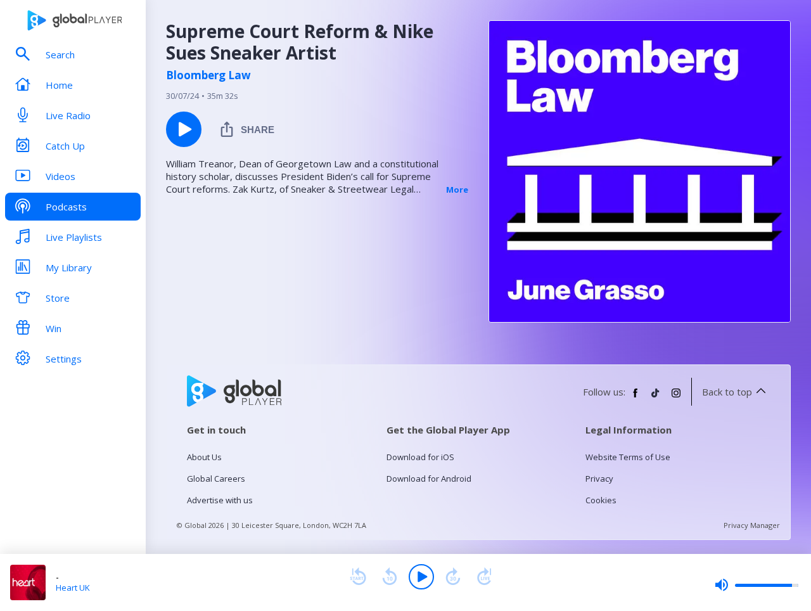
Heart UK (73, 587)
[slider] (756, 585)
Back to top (727, 391)
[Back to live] (484, 576)
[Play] (421, 576)
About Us (204, 457)
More (457, 189)
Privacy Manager (752, 525)
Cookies (600, 500)
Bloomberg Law (208, 75)
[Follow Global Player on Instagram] (676, 398)
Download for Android (428, 478)
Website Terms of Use (627, 457)
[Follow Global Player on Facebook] (635, 398)
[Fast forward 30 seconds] (453, 576)
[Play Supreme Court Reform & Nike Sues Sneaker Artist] (183, 129)
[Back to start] (358, 576)
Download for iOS (420, 457)
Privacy (599, 478)
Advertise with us (220, 500)
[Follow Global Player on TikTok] (656, 398)
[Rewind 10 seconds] (389, 576)
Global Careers (216, 478)
